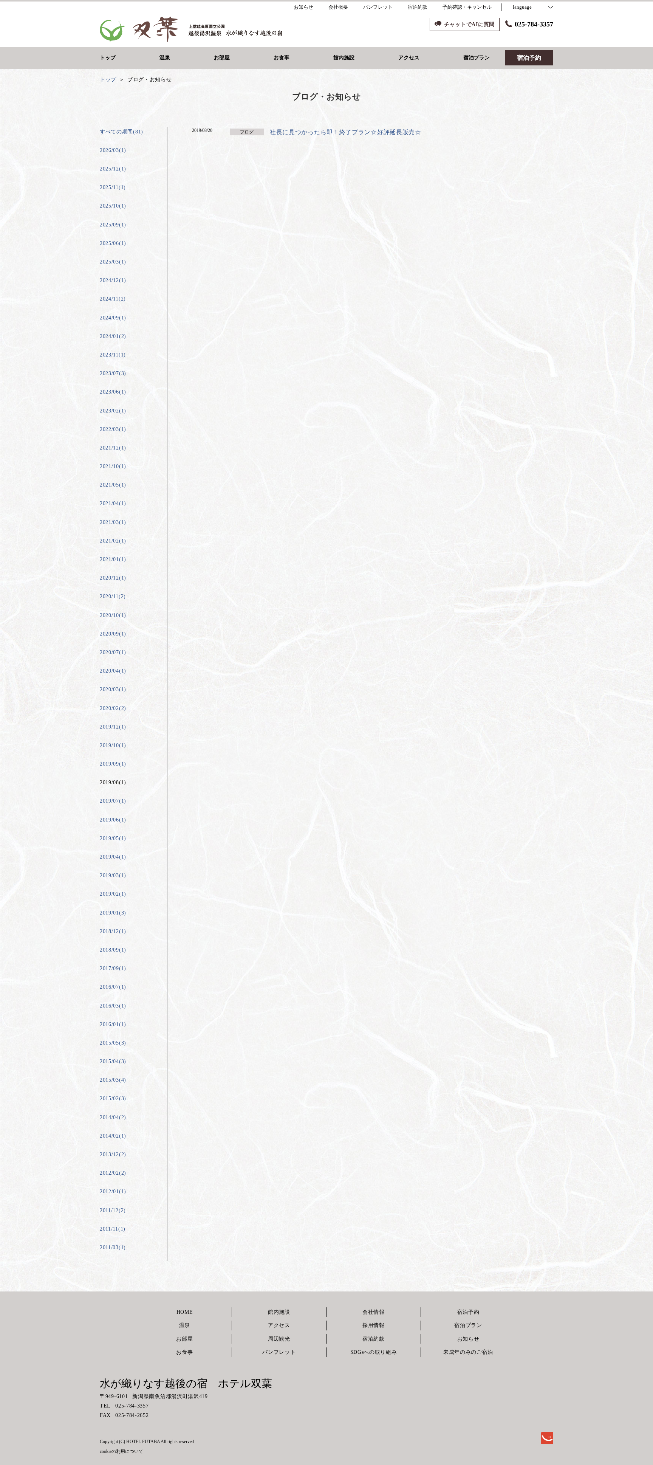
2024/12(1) (113, 280)
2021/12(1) (113, 448)
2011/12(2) (113, 1210)
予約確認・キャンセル (467, 7)
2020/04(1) (113, 671)
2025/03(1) (113, 262)
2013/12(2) (113, 1154)
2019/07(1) (113, 801)
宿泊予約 (468, 1312)
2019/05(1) (113, 838)
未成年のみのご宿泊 (468, 1352)
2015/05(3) (113, 1043)
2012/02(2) (113, 1173)
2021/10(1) (113, 466)
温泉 (184, 1325)
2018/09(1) (113, 950)
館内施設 (279, 1312)
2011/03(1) (113, 1247)
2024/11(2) (113, 299)
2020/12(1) (113, 578)
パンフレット (279, 1352)
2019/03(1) (113, 875)
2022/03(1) (113, 429)
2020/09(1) (113, 634)
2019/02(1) (113, 894)
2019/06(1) (113, 820)
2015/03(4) (113, 1080)
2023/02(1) (113, 411)
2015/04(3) (113, 1061)
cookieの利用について (121, 1451)
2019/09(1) (113, 764)
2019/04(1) (113, 857)
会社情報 (373, 1312)
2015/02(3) (113, 1098)
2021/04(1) (113, 503)
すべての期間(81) (121, 132)
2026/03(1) (113, 150)
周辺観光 (279, 1339)
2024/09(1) (113, 318)
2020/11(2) (113, 596)
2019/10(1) (113, 745)
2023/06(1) (113, 392)
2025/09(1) (113, 225)
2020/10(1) (113, 615)
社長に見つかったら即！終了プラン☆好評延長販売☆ (345, 132)
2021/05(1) (113, 485)
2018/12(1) (113, 931)
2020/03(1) (113, 689)
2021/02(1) (113, 541)
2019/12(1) (113, 727)
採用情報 (373, 1325)
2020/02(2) (113, 708)
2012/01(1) (113, 1191)
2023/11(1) (113, 355)
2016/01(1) (113, 1024)
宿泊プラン (468, 1325)
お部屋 (184, 1339)
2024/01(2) (113, 336)
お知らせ (468, 1339)
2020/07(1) (113, 652)
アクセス (279, 1325)
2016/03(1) (113, 1006)
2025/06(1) (113, 243)
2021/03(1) (113, 522)
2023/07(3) (113, 373)
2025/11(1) (113, 187)
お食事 (184, 1352)
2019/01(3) (113, 913)
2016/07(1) (113, 987)
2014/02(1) (113, 1136)
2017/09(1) (113, 968)
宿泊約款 (373, 1339)
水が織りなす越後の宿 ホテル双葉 (186, 1383)
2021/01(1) (113, 559)
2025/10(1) (113, 206)
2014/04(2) (113, 1117)
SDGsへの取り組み (373, 1352)
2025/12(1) (113, 169)
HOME (184, 1312)
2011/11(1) (112, 1229)
